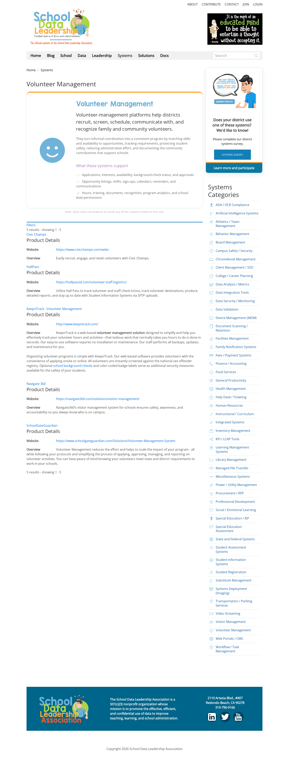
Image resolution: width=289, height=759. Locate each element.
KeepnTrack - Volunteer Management (54, 309)
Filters (31, 225)
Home (35, 55)
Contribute (211, 4)
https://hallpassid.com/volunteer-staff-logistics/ (91, 282)
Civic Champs (36, 234)
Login (257, 4)
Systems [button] (125, 55)
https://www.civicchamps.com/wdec (82, 249)
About (192, 4)
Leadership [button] (102, 55)
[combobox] (236, 55)
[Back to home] (61, 29)
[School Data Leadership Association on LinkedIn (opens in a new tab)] (212, 717)
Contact (232, 4)
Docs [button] (164, 55)
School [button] (66, 55)
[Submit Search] (256, 55)
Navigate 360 (36, 384)
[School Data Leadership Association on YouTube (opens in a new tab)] (238, 717)
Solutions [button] (146, 55)
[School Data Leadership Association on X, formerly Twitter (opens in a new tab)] (225, 717)
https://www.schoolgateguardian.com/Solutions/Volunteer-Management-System (115, 441)
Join (246, 4)
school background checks (73, 366)
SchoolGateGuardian (42, 425)
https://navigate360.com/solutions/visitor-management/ (98, 399)
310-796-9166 (225, 707)
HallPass (33, 267)
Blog (50, 55)
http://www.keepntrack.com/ (77, 324)
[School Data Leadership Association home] (63, 709)
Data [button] (82, 55)
